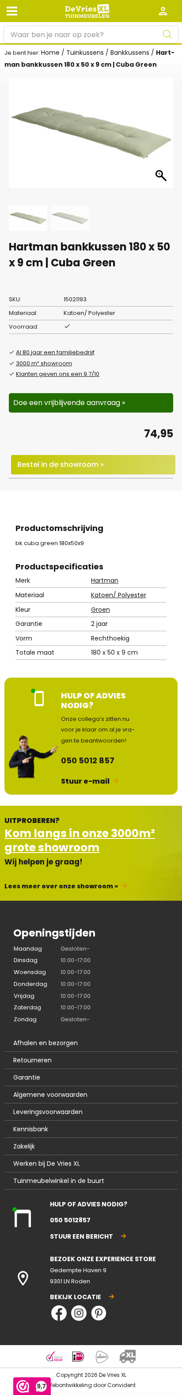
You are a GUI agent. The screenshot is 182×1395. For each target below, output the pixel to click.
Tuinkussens (85, 52)
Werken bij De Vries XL (46, 1163)
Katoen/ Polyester (118, 595)
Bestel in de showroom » (60, 464)
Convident (121, 1385)
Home (50, 52)
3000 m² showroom (44, 363)
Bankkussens (129, 52)
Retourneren (32, 1060)
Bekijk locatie (75, 1297)
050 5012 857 (87, 760)
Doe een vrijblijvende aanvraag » (69, 403)
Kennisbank (30, 1129)
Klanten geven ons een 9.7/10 (57, 374)
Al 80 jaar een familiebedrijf (55, 352)
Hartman (104, 580)
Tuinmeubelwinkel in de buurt (58, 1180)
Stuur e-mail (85, 781)
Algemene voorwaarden (50, 1094)
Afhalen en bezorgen (45, 1043)
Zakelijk (24, 1146)
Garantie (26, 1077)
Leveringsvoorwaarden (48, 1111)
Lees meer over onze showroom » (61, 886)
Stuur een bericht (81, 1236)
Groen (100, 609)
